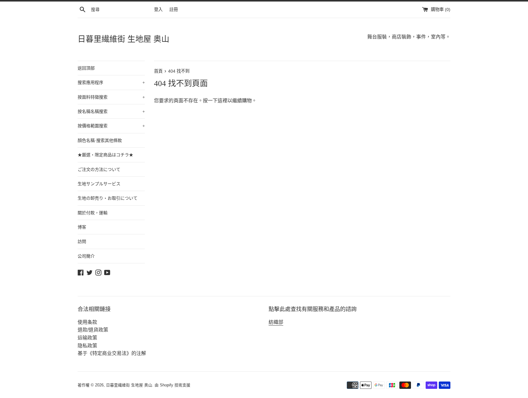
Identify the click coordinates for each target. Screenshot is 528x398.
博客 (82, 227)
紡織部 (276, 322)
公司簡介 (86, 256)
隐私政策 (87, 345)
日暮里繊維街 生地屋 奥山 (123, 39)
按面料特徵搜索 (111, 97)
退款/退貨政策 (93, 329)
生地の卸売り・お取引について (108, 198)
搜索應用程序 (111, 82)
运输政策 (87, 337)
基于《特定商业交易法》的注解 (112, 353)
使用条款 (87, 322)
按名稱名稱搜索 (111, 111)
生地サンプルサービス (99, 183)
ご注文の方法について (99, 169)
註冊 (173, 9)
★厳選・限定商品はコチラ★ (105, 154)
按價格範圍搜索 (111, 125)
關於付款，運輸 (93, 212)
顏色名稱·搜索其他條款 (100, 140)
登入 (158, 9)
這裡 (222, 100)
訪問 (82, 241)
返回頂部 (86, 68)
